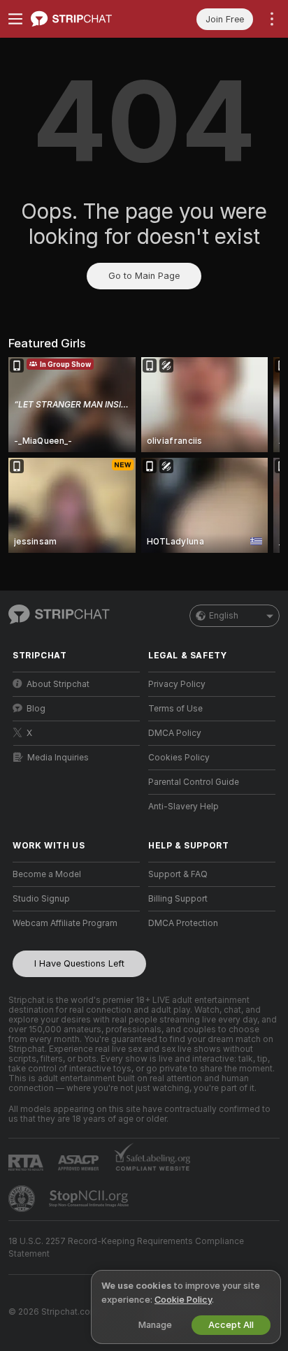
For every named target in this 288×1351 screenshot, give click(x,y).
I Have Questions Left (79, 963)
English (223, 616)
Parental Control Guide (193, 782)
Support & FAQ (178, 874)
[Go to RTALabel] (27, 1162)
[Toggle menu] (15, 19)
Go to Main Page (144, 275)
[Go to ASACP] (79, 1163)
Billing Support (178, 899)
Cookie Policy (183, 1299)
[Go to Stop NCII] (90, 1198)
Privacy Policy (177, 684)
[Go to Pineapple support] (23, 1198)
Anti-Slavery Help (183, 806)
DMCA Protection (183, 923)
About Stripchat (58, 684)
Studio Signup (41, 899)
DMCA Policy (174, 733)
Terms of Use (175, 709)
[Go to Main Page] (87, 19)
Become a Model (47, 874)
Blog (36, 709)
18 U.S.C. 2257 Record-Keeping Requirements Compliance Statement (126, 1247)
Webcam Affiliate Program (65, 923)
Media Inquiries (58, 758)
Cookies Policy (179, 758)
